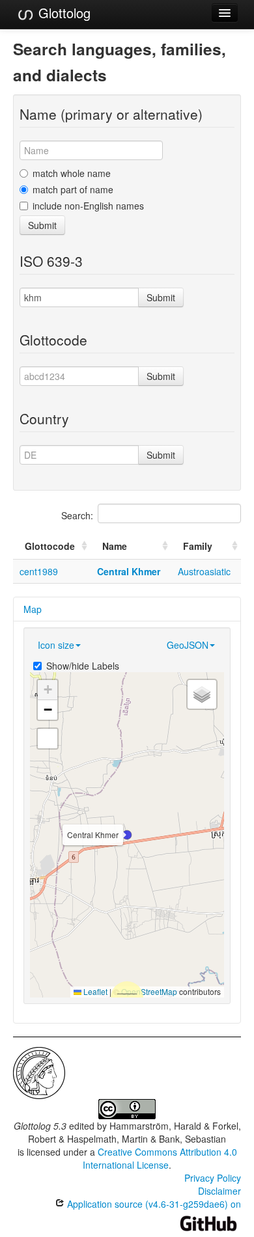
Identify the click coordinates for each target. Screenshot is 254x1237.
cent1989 (39, 571)
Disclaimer (219, 1190)
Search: (77, 515)
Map (32, 609)
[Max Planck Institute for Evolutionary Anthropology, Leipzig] (39, 1071)
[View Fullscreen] (47, 738)
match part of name (73, 189)
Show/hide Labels (82, 665)
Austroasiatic (204, 571)
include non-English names (88, 205)
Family (197, 545)
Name (114, 545)
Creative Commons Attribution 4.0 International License (160, 1158)
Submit (42, 225)
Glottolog (63, 12)
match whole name (72, 173)
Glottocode (50, 545)
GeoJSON (187, 644)
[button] (127, 834)
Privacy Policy (212, 1177)
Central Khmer (128, 571)
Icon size (56, 644)
